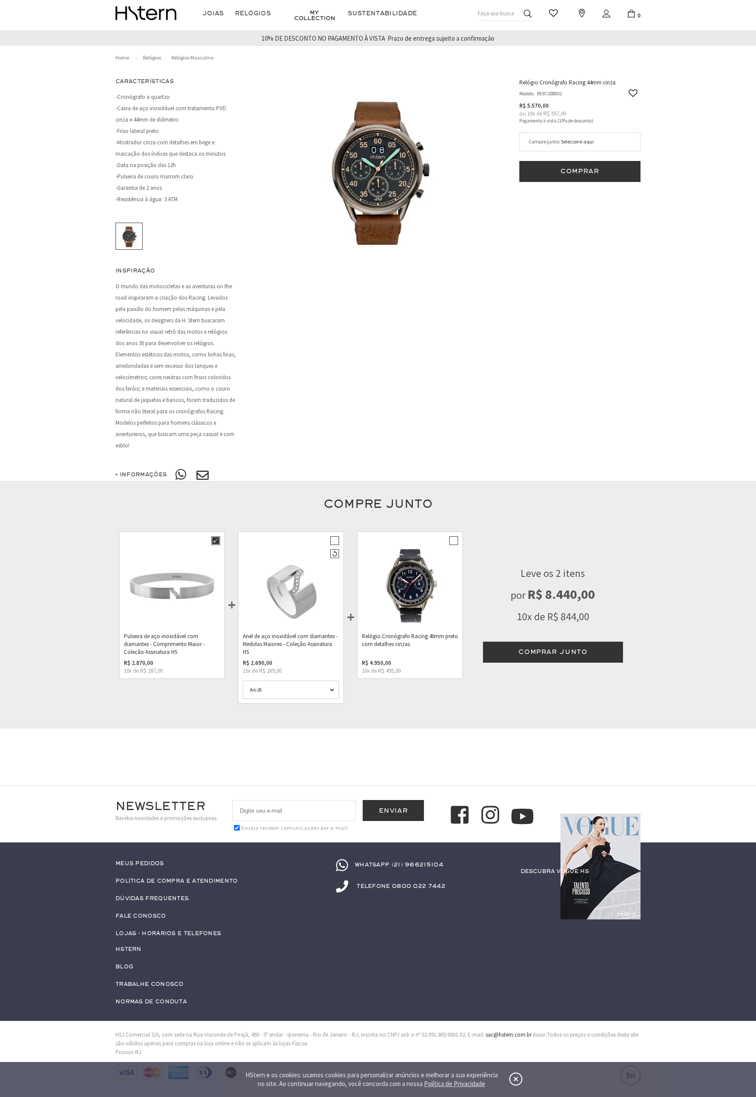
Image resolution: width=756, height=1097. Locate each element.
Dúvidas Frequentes (152, 898)
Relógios (253, 13)
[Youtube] (522, 816)
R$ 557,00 (554, 113)
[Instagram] (492, 816)
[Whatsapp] (181, 475)
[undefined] (378, 170)
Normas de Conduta (151, 1001)
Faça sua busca (496, 13)
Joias (213, 13)
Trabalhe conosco (150, 984)
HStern (129, 949)
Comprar (579, 171)
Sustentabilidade (382, 13)
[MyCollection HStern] (314, 15)
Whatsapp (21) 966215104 (399, 865)
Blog (124, 966)
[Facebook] (461, 816)
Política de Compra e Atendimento (177, 881)
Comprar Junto (552, 651)
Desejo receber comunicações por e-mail (294, 827)
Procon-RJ (128, 1052)
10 (531, 113)
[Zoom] (129, 236)
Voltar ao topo (630, 888)
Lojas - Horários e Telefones (168, 933)
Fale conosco (141, 916)
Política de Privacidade (454, 1084)
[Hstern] (146, 13)
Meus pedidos (140, 863)
